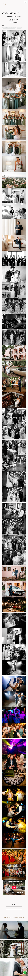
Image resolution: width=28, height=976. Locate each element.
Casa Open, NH (15, 19)
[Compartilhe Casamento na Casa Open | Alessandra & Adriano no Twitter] (14, 904)
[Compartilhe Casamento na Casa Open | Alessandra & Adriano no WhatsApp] (12, 904)
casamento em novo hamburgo (9, 27)
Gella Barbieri (16, 20)
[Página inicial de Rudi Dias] (4, 3)
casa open (19, 27)
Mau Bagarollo (15, 22)
